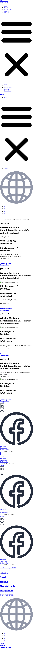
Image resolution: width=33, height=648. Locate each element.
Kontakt (6, 97)
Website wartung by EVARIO (8, 568)
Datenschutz (3, 448)
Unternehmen (7, 13)
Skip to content (4, 1)
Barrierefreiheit (4, 450)
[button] (16, 48)
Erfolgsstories (7, 11)
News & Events (8, 9)
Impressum (3, 446)
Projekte (6, 7)
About (5, 6)
